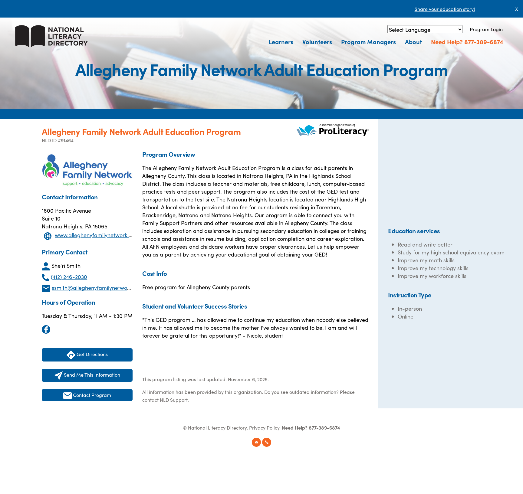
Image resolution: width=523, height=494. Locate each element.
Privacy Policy (264, 427)
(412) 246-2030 (69, 276)
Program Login (486, 29)
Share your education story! (445, 8)
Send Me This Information (91, 374)
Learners (281, 41)
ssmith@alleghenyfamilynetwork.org (97, 287)
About (413, 41)
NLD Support (174, 399)
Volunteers (317, 41)
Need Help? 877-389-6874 (467, 41)
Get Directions (91, 354)
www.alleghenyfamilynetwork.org (96, 235)
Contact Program (91, 394)
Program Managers (368, 41)
